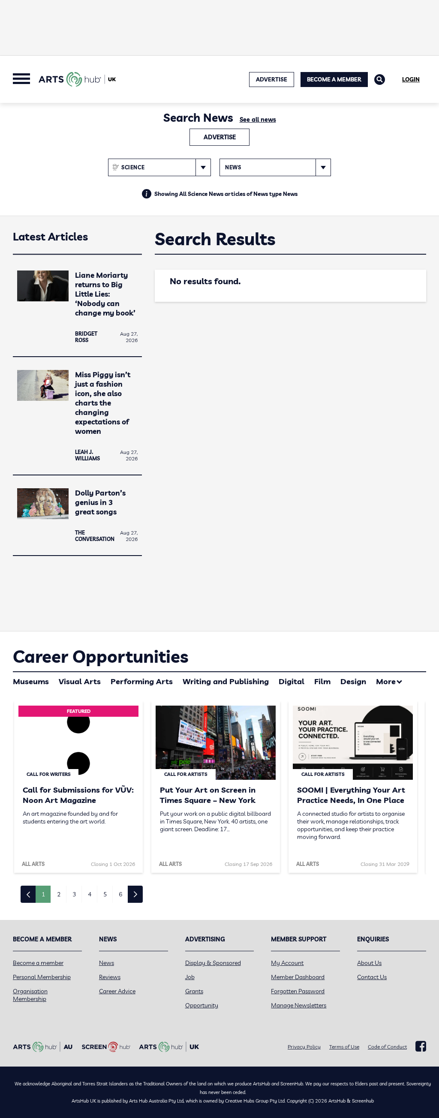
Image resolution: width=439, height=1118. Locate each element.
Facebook (420, 1046)
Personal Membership (42, 977)
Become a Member (334, 79)
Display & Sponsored (213, 963)
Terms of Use (344, 1046)
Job (190, 977)
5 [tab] (105, 894)
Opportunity (201, 1005)
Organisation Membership (30, 995)
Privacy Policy (304, 1046)
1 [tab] (43, 894)
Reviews (109, 977)
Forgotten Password (298, 991)
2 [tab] (58, 894)
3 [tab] (74, 894)
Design (353, 681)
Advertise (220, 137)
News (106, 963)
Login (411, 79)
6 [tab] (120, 894)
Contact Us (372, 977)
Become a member (38, 963)
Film (322, 681)
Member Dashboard (298, 977)
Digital (291, 681)
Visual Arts (80, 681)
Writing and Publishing (226, 681)
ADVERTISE (271, 79)
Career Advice (117, 991)
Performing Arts (142, 681)
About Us (369, 963)
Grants (194, 991)
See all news (258, 119)
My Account (287, 963)
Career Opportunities (100, 656)
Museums (31, 681)
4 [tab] (89, 894)
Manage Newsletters (298, 1005)
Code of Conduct (387, 1046)
